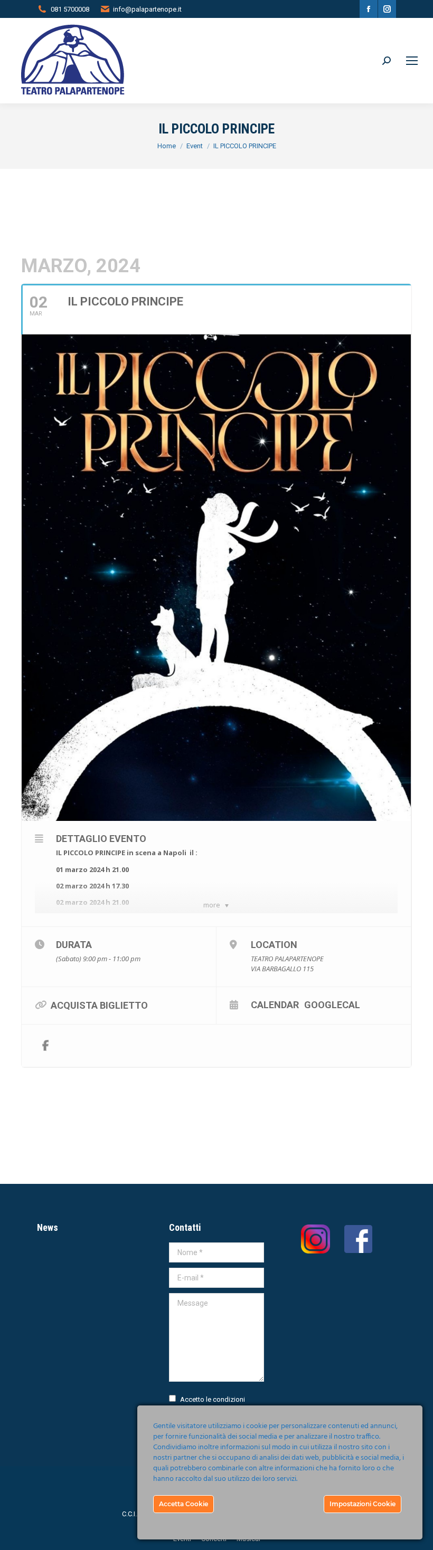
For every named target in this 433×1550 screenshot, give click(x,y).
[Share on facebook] (45, 1045)
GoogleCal (332, 1004)
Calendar (275, 1004)
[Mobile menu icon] (411, 60)
